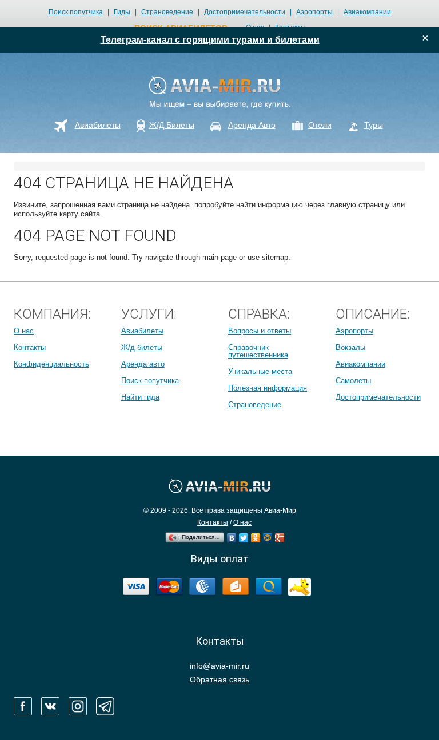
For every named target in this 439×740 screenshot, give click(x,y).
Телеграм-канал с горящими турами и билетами (210, 40)
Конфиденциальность (51, 364)
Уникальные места (260, 371)
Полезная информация (267, 388)
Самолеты (353, 380)
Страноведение (167, 12)
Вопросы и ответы (259, 331)
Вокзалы (350, 347)
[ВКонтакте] (232, 535)
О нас (24, 331)
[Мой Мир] (268, 535)
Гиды (122, 12)
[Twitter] (244, 535)
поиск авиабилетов (181, 28)
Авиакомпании (367, 12)
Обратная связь (219, 679)
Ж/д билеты (141, 347)
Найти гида (140, 397)
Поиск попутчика (76, 12)
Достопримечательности (244, 12)
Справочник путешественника (258, 351)
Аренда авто (143, 364)
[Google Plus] (280, 535)
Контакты (30, 347)
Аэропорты (314, 12)
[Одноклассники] (256, 535)
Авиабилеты (142, 331)
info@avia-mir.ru (219, 665)
